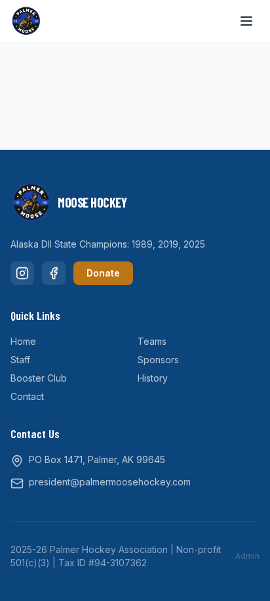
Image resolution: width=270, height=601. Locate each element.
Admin (247, 556)
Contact (27, 396)
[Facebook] (54, 273)
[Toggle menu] (246, 21)
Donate (103, 272)
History (153, 378)
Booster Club (38, 378)
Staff (20, 359)
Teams (152, 341)
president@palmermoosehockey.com (110, 481)
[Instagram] (22, 273)
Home (23, 341)
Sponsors (158, 359)
